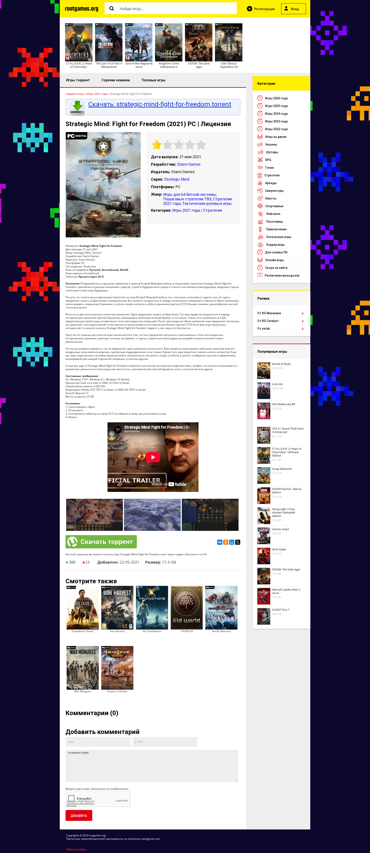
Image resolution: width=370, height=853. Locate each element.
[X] (237, 542)
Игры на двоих (275, 136)
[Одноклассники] (225, 542)
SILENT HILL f (280, 610)
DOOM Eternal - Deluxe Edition (286, 490)
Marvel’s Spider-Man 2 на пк (286, 591)
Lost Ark (277, 384)
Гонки (269, 167)
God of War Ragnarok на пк (139, 65)
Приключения (276, 229)
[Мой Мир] (231, 542)
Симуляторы (274, 190)
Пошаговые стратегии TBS (187, 199)
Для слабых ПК (276, 252)
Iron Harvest (117, 631)
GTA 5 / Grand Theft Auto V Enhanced (288, 430)
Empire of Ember (117, 691)
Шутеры (272, 152)
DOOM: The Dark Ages (199, 65)
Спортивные (274, 206)
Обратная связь (76, 849)
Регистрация (264, 9)
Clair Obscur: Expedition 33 (229, 65)
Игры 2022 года (276, 129)
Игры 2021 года (186, 210)
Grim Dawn (279, 549)
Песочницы (274, 221)
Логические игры (278, 237)
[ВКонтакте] (219, 542)
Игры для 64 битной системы (189, 194)
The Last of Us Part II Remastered (109, 65)
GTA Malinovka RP (283, 404)
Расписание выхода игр (282, 275)
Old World (187, 631)
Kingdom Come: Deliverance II (169, 65)
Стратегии (212, 210)
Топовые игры (154, 80)
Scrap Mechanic (282, 469)
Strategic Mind (176, 179)
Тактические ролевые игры (207, 203)
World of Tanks (281, 364)
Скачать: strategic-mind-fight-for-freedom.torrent (159, 104)
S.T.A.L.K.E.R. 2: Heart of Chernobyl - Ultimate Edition (286, 452)
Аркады (271, 183)
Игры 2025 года (276, 106)
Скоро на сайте (276, 267)
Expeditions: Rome (83, 631)
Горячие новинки (116, 80)
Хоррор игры (275, 244)
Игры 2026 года (276, 98)
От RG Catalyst (268, 321)
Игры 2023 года (276, 121)
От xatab (263, 328)
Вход (295, 9)
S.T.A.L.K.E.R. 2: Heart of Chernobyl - (79, 65)
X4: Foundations (152, 631)
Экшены (271, 144)
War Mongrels (82, 691)
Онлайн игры (274, 260)
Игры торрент (78, 80)
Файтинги (273, 214)
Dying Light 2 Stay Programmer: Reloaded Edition (283, 512)
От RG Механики (269, 313)
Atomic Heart (280, 529)
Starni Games (189, 164)
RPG (268, 160)
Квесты (270, 198)
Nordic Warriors (221, 631)
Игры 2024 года (276, 113)
